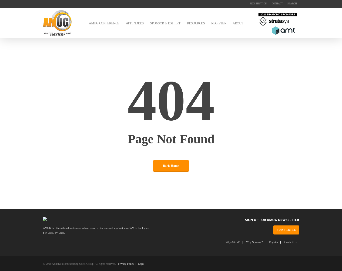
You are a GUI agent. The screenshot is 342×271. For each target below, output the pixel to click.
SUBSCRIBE (286, 229)
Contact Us (290, 242)
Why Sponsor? (254, 242)
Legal (141, 263)
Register (273, 242)
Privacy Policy (126, 263)
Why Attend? (232, 242)
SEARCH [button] (292, 3)
